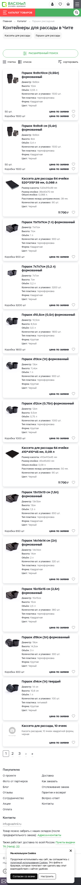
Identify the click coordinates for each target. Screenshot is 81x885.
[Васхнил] (13, 4)
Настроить (47, 876)
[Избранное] (60, 4)
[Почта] (4, 881)
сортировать (70, 62)
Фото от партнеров (15, 781)
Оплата (7, 809)
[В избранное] (73, 111)
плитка (12, 62)
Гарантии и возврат (54, 792)
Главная (7, 21)
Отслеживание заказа (55, 787)
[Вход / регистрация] (52, 4)
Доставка (47, 775)
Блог (6, 787)
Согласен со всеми (24, 876)
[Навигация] (77, 4)
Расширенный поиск (43, 53)
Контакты (48, 803)
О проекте (9, 775)
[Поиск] (76, 12)
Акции (7, 803)
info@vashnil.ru (12, 824)
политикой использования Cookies (29, 862)
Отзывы (8, 792)
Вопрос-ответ (51, 798)
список (27, 62)
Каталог (22, 21)
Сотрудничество (13, 798)
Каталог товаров (20, 12)
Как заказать (49, 781)
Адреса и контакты (49, 835)
